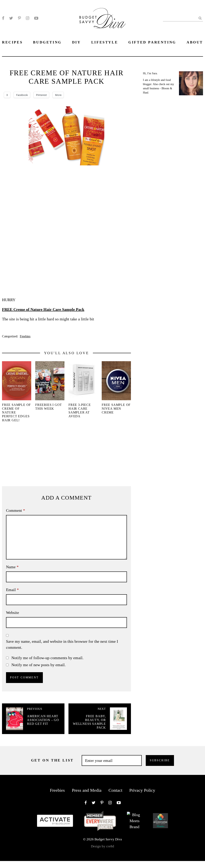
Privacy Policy (142, 790)
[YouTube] (36, 18)
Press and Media (86, 790)
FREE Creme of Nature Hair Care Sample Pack (43, 309)
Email (12, 589)
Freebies (25, 336)
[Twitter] (11, 18)
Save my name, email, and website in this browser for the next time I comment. (62, 644)
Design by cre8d (102, 846)
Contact (115, 790)
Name (12, 567)
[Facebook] (3, 18)
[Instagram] (27, 18)
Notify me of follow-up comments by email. (47, 658)
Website (12, 612)
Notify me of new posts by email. (38, 665)
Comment (15, 510)
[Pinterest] (19, 18)
